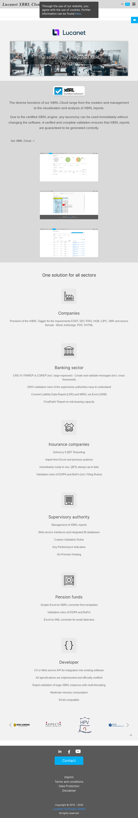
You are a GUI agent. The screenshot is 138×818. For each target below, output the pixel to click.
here (78, 13)
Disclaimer (69, 790)
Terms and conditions (69, 781)
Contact (69, 760)
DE (122, 4)
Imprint (69, 777)
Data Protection (69, 786)
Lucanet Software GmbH (69, 809)
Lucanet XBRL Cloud (23, 4)
